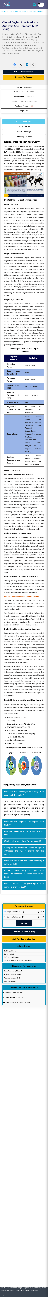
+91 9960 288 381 (16, 997)
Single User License (14, 912)
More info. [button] (34, 1290)
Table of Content (23, 126)
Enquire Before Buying (24, 932)
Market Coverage (24, 132)
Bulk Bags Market (10, 951)
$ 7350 (41, 917)
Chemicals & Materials (17, 11)
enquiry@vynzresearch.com (20, 1002)
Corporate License (14, 917)
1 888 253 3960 (17, 992)
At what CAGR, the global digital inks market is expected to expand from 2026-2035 (24, 873)
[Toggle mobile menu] (41, 5)
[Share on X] (20, 64)
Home (3, 11)
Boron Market (9, 954)
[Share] (33, 64)
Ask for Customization (23, 72)
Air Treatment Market (11, 957)
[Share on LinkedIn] (26, 64)
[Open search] (34, 4)
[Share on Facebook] (14, 64)
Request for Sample (23, 77)
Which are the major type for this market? (22, 841)
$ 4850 (41, 912)
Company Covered (24, 137)
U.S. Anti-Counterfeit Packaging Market (18, 960)
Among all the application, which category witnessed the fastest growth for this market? (24, 851)
